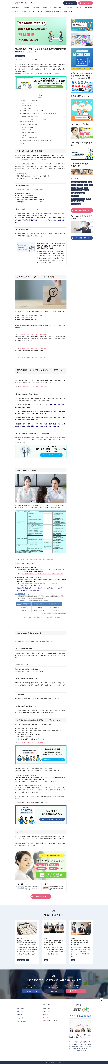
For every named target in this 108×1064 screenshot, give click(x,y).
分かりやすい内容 (26, 130)
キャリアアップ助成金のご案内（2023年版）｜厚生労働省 (43, 617)
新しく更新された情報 (27, 127)
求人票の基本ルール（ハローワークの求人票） (33, 111)
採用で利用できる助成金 (27, 122)
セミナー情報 (57, 7)
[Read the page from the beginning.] (101, 1000)
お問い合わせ (71, 3)
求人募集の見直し (26, 108)
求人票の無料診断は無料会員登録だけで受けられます (35, 140)
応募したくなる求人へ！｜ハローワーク (31, 742)
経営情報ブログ (47, 7)
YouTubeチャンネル (90, 7)
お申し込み (78, 7)
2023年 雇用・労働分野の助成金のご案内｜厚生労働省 (36, 560)
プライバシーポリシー (49, 1018)
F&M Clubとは (16, 7)
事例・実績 (26, 7)
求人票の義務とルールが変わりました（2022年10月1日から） (38, 114)
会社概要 (45, 1014)
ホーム (18, 1005)
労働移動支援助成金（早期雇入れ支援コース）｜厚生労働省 (39, 584)
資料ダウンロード (86, 3)
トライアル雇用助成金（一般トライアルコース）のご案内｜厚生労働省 (42, 574)
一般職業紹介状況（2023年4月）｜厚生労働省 (33, 160)
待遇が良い (25, 135)
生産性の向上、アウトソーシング (30, 105)
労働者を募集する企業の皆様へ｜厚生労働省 (33, 334)
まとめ (22, 143)
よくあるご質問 (68, 7)
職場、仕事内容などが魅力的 (29, 132)
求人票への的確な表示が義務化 (30, 116)
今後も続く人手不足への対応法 (29, 100)
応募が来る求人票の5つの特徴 (29, 124)
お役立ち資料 (36, 7)
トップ (17, 11)
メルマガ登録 (33, 991)
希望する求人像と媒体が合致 (29, 137)
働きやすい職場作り (27, 103)
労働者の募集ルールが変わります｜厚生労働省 (33, 387)
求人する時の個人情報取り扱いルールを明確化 (34, 119)
